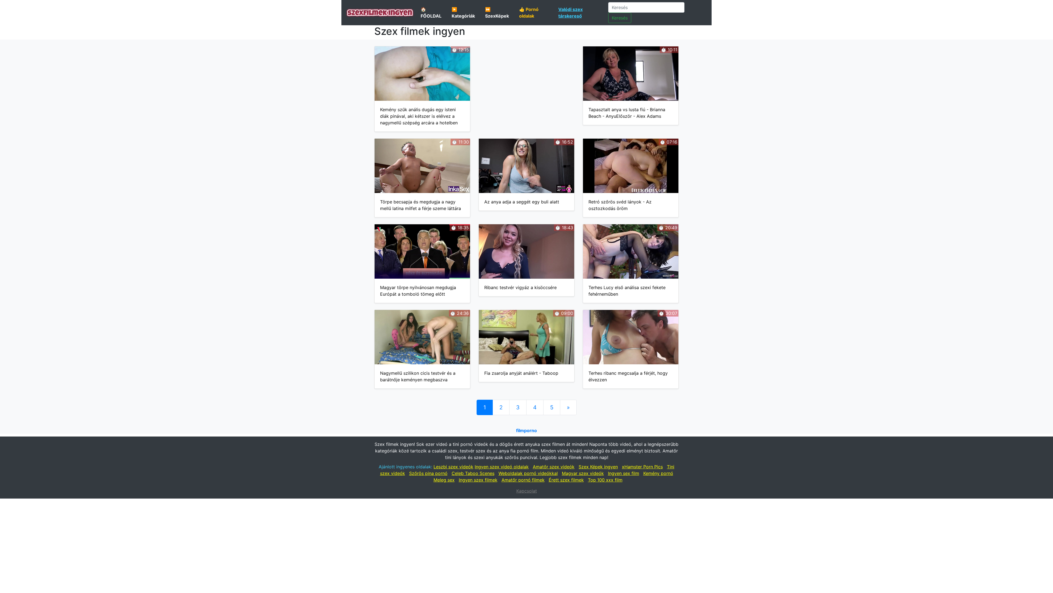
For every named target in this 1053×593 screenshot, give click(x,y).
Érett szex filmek (566, 480)
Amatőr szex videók (553, 466)
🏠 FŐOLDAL (431, 13)
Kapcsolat (526, 491)
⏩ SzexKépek (497, 13)
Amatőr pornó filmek (523, 480)
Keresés (620, 18)
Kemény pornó (658, 473)
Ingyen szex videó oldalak (502, 466)
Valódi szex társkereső (570, 13)
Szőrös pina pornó (428, 473)
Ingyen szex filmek (478, 480)
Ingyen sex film (623, 473)
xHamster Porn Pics (642, 466)
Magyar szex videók (583, 473)
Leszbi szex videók (453, 466)
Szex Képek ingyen (598, 466)
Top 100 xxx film (605, 480)
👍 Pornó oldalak (529, 13)
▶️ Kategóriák (463, 13)
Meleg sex (444, 480)
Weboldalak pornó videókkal (528, 473)
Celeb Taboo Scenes (473, 473)
